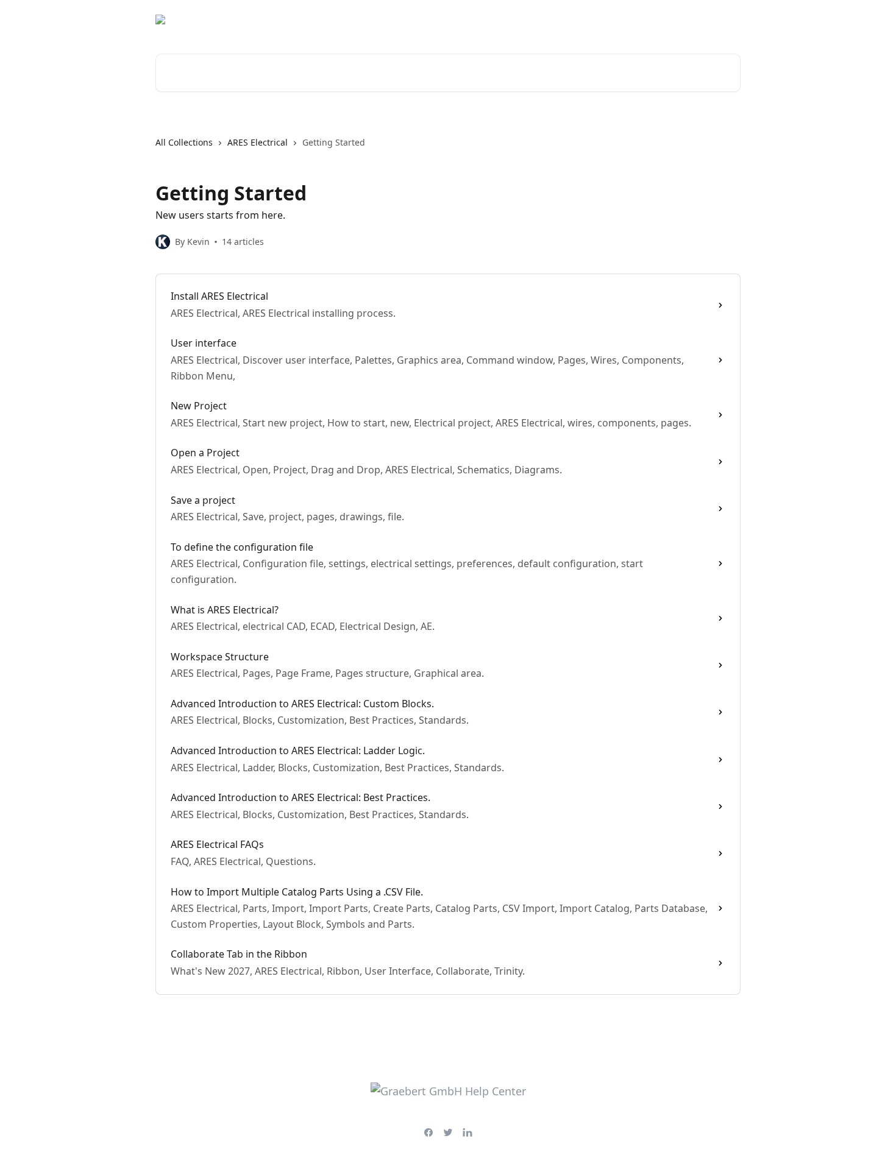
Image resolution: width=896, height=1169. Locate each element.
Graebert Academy (631, 19)
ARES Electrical (257, 142)
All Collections (184, 142)
